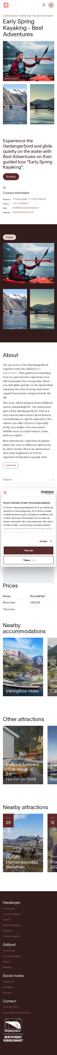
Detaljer (44, 541)
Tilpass (27, 560)
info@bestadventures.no (26, 208)
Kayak (36, 16)
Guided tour (25, 16)
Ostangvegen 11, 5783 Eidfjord (29, 199)
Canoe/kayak (10, 16)
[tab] (9, 237)
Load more (11, 465)
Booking (11, 177)
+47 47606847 (21, 204)
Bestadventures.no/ (23, 212)
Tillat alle (28, 550)
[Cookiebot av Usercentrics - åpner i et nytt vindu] (41, 492)
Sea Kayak (47, 16)
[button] (51, 5)
